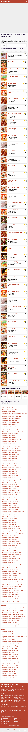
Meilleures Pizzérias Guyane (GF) (10, 592)
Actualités (8, 731)
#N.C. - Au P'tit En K (13, 210)
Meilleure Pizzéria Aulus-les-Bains (20, 701)
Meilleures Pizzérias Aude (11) (9, 428)
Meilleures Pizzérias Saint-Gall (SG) (10, 662)
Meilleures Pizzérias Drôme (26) (9, 458)
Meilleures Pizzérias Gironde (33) (10, 471)
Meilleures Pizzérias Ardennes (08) (10, 422)
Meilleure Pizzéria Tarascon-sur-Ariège (19, 698)
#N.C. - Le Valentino (13, 172)
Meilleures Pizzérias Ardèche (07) (10, 420)
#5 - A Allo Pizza (12, 83)
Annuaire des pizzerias (7, 1)
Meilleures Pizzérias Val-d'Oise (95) (10, 588)
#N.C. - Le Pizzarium (13, 120)
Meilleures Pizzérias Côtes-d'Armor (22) (11, 450)
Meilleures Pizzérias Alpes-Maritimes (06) (12, 418)
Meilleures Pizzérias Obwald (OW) (10, 660)
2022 (21, 51)
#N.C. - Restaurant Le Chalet (15, 202)
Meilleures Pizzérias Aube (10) (9, 426)
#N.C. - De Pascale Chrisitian (15, 113)
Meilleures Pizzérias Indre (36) (9, 477)
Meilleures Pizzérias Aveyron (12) (10, 430)
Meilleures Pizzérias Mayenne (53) (10, 509)
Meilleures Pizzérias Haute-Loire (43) (11, 490)
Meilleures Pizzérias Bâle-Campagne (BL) (12, 641)
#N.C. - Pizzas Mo (12, 158)
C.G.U (15, 718)
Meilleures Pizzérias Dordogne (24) (10, 454)
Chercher (2, 731)
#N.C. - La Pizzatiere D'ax (14, 143)
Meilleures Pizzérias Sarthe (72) (9, 545)
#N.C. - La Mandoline (13, 217)
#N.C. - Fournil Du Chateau (14, 306)
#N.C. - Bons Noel (12, 321)
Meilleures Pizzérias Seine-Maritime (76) (11, 552)
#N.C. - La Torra (11, 150)
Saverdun (25, 395)
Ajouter (25, 731)
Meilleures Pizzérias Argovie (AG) (10, 631)
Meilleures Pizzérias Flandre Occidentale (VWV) (13, 616)
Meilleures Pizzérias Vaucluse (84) (10, 567)
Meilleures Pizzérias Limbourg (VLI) (10, 612)
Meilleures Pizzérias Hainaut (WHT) (10, 620)
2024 (11, 51)
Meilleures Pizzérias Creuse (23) (9, 452)
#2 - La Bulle (11, 61)
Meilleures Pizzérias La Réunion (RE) (10, 601)
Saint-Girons (10, 395)
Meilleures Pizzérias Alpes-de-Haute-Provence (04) (14, 413)
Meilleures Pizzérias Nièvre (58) (9, 518)
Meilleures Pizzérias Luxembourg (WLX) (11, 624)
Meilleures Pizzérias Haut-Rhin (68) (10, 537)
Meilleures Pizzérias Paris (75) (9, 550)
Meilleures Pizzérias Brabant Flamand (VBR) (12, 610)
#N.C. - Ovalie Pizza (12, 351)
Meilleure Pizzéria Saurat (7, 695)
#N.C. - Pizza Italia (12, 254)
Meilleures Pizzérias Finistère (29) (10, 464)
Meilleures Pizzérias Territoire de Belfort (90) (12, 579)
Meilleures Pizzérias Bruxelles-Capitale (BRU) (13, 607)
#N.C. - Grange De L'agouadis (15, 232)
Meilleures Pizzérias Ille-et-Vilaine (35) (11, 475)
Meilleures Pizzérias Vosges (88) (9, 575)
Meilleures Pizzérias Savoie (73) (9, 547)
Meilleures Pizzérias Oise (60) (9, 522)
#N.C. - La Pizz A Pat (13, 314)
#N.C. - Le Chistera (12, 165)
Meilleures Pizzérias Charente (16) (10, 437)
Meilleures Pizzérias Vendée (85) (10, 569)
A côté (19, 731)
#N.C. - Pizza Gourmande (14, 358)
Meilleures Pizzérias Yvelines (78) (10, 556)
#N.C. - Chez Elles (12, 328)
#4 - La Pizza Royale (13, 76)
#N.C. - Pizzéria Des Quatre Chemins (14, 247)
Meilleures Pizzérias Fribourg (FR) (10, 645)
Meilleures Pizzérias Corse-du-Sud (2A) (11, 445)
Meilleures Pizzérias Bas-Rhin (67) (10, 535)
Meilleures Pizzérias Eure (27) (9, 460)
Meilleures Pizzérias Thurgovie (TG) (10, 667)
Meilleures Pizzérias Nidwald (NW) (10, 658)
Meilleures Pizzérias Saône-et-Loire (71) (11, 543)
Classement (14, 731)
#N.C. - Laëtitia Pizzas (13, 291)
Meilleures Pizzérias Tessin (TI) (9, 669)
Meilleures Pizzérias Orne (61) (9, 524)
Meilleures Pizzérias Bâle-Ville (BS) (10, 643)
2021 (25, 51)
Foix (17, 395)
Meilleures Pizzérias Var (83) (8, 566)
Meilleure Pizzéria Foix (19, 695)
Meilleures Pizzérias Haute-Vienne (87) (11, 573)
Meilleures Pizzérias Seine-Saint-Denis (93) (12, 584)
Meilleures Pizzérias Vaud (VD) (9, 673)
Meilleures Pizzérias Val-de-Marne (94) (11, 586)
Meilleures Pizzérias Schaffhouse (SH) (11, 663)
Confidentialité (17, 719)
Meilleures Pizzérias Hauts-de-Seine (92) (12, 583)
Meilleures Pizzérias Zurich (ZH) (9, 679)
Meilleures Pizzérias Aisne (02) (9, 409)
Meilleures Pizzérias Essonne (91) (10, 581)
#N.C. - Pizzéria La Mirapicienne (12, 366)
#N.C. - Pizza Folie (12, 373)
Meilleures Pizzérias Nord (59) (9, 520)
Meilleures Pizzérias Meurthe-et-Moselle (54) (13, 511)
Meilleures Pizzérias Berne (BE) (9, 639)
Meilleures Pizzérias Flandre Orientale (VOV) (12, 614)
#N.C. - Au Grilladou (13, 224)
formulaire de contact (6, 712)
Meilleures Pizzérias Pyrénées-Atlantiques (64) (13, 530)
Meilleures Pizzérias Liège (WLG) (9, 622)
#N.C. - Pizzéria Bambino (14, 106)
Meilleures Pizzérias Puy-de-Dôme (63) (11, 528)
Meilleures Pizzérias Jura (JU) (9, 652)
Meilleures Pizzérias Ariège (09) (9, 424)
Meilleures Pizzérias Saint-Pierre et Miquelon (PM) (14, 600)
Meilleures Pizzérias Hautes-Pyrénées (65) (12, 532)
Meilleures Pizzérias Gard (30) (9, 465)
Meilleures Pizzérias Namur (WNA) (10, 626)
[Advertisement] (14, 19)
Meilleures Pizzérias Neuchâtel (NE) (10, 656)
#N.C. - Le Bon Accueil (13, 380)
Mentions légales (5, 721)
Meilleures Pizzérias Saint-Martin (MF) (11, 596)
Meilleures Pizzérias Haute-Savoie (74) (11, 549)
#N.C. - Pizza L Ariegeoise (14, 262)
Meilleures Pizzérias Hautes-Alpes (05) (11, 416)
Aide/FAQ (16, 721)
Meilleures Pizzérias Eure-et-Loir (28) (11, 462)
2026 (2, 51)
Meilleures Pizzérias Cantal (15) (9, 435)
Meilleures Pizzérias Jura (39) (9, 482)
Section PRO (4, 723)
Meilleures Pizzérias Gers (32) (9, 469)
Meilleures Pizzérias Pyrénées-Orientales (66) (13, 533)
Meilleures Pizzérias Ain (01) (8, 407)
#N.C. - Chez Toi (12, 195)
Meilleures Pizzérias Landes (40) (9, 484)
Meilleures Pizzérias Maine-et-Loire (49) (11, 501)
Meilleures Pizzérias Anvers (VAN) (10, 609)
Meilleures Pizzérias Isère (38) (9, 481)
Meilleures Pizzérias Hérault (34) (9, 473)
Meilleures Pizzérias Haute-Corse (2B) (11, 447)
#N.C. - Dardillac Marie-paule (15, 276)
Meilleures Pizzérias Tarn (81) (9, 562)
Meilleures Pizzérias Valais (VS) (9, 675)
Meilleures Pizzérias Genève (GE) (10, 646)
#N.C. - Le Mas (11, 336)
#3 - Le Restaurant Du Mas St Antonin (14, 69)
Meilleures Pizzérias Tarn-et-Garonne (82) (12, 564)
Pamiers (3, 395)
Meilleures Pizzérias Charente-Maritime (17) (12, 439)
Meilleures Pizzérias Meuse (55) (9, 513)
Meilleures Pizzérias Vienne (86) (9, 571)
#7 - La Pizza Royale (13, 98)
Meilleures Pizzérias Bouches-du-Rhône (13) (12, 431)
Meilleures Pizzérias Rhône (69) (9, 539)
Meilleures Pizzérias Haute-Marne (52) (11, 507)
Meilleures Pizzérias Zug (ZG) (9, 677)
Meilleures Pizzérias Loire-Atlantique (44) (12, 492)
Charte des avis (5, 719)
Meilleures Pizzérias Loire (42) (9, 488)
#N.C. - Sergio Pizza (13, 343)
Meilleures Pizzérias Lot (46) (8, 496)
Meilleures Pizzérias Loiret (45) (9, 494)
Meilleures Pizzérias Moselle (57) (9, 516)
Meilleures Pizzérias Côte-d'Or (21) (10, 448)
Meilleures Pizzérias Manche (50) (10, 503)
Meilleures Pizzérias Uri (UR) (8, 671)
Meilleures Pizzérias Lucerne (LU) (10, 654)
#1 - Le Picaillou (12, 54)
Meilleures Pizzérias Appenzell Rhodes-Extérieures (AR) (14, 637)
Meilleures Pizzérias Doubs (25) (9, 456)
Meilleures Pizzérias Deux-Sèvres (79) (11, 558)
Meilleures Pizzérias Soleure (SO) (10, 665)
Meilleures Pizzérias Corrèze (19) (9, 443)
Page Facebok (4, 718)
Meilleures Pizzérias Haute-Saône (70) (11, 541)
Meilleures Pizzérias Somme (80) (10, 560)
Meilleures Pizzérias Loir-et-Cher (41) (11, 486)
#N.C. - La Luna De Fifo (13, 187)
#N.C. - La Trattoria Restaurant (12, 181)
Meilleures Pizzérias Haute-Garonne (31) (11, 467)
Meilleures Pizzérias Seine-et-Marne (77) (11, 554)
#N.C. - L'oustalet (12, 128)
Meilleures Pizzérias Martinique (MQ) (10, 598)
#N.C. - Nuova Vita (12, 239)
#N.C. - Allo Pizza (12, 135)
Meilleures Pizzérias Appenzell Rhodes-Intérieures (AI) (13, 633)
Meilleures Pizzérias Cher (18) (9, 441)
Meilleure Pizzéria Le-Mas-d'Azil (6, 701)
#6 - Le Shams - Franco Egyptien (13, 91)
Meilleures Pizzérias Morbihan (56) (10, 515)
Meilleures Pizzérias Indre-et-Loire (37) (11, 479)
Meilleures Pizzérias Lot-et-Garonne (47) (11, 498)
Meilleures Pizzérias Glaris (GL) (9, 648)
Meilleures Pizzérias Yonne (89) (9, 577)
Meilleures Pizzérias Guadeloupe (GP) (11, 594)
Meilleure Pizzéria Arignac (5, 698)
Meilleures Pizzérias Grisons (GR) (10, 650)
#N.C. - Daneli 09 (12, 299)
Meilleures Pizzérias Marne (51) (9, 505)
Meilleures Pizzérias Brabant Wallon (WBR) (12, 618)
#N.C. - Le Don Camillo (13, 284)
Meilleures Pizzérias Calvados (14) (10, 433)
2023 (16, 51)
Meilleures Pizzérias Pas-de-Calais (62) (11, 526)
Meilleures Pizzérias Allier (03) (9, 411)
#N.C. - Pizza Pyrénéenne (14, 269)
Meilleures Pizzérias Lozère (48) (9, 499)
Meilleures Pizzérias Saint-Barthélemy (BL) (12, 590)
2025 (7, 51)
